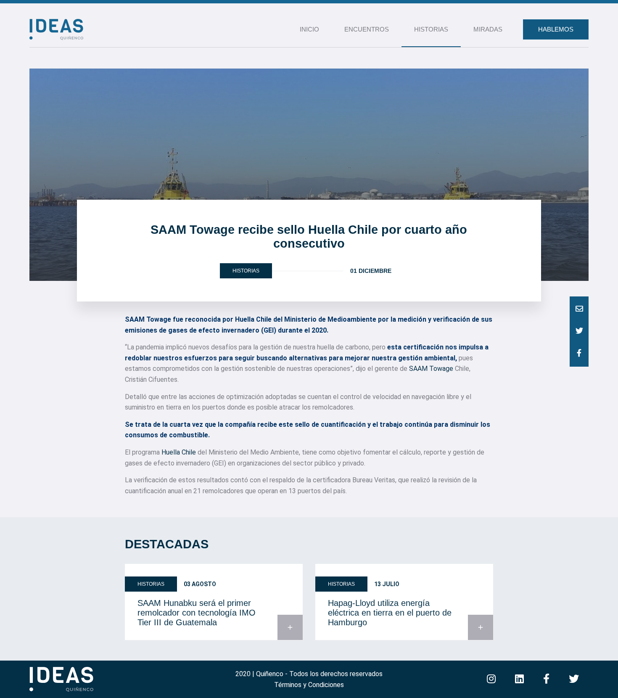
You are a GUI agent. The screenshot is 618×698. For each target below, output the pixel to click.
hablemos (555, 29)
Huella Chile (178, 452)
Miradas (487, 29)
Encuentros (366, 29)
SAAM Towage (431, 369)
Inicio (309, 29)
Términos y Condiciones (309, 685)
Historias (431, 29)
